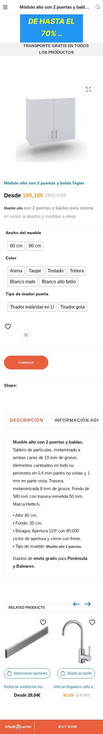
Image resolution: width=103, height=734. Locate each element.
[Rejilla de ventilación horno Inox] (27, 642)
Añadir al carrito (18, 727)
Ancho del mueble (23, 232)
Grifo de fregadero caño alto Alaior (76, 687)
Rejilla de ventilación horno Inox (27, 687)
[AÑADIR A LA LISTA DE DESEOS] (10, 329)
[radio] (16, 246)
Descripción (26, 420)
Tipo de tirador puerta (27, 294)
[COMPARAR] (25, 334)
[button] (88, 89)
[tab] (26, 420)
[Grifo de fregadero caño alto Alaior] (76, 642)
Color (11, 258)
